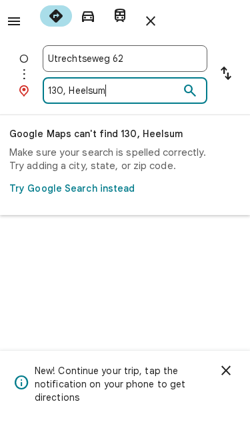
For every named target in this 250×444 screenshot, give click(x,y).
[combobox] (125, 58)
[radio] (56, 16)
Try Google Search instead (72, 188)
